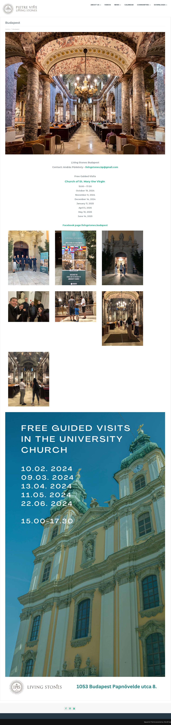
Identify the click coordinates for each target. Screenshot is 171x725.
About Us (95, 5)
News (117, 5)
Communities (143, 5)
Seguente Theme (149, 722)
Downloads (160, 5)
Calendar (129, 5)
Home (7, 29)
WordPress (167, 722)
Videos (107, 5)
